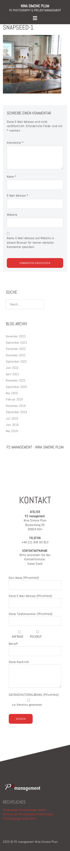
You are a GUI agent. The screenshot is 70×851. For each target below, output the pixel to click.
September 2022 (16, 361)
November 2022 (16, 355)
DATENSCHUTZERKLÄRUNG (26, 695)
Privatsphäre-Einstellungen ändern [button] (24, 810)
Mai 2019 (12, 431)
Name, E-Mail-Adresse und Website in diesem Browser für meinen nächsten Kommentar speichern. (30, 242)
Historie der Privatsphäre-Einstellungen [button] (28, 814)
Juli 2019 (12, 418)
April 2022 (12, 374)
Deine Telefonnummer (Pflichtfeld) (30, 614)
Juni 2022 (12, 368)
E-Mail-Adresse (17, 195)
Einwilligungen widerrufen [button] (19, 818)
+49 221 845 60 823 (35, 540)
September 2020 (16, 387)
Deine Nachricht (19, 662)
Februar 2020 (14, 399)
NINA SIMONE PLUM (35, 5)
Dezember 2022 (16, 349)
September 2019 (16, 412)
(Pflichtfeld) (34, 695)
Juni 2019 (12, 425)
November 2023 (16, 336)
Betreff (13, 644)
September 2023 (16, 342)
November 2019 (16, 406)
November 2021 (16, 380)
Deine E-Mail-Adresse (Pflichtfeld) (30, 596)
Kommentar (15, 143)
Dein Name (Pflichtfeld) (24, 578)
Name (11, 177)
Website (12, 215)
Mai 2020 (12, 393)
